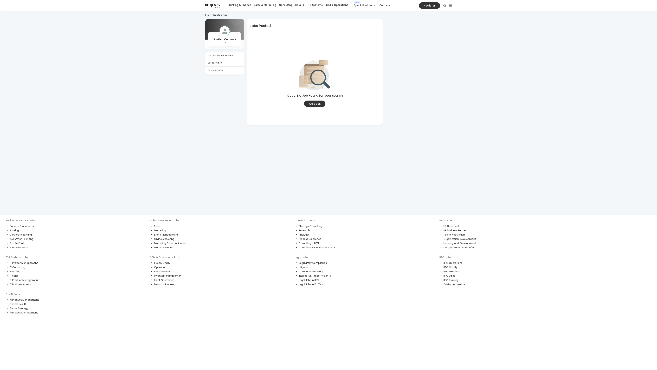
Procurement (162, 271)
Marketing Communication (170, 243)
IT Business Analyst (21, 284)
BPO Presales (451, 271)
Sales (157, 226)
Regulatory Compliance (313, 263)
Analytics (304, 234)
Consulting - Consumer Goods (317, 247)
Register (429, 6)
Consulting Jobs (305, 220)
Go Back (315, 104)
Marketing (160, 230)
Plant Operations (164, 280)
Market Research (164, 247)
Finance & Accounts (22, 226)
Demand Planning (164, 284)
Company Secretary (311, 271)
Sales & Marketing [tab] (265, 5)
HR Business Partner (455, 230)
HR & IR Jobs (447, 220)
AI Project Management (24, 312)
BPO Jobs (445, 257)
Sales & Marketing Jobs (164, 220)
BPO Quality (450, 267)
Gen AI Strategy (19, 308)
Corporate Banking (21, 234)
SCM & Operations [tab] (336, 5)
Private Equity (18, 243)
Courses (384, 5)
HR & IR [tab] (299, 5)
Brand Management (166, 234)
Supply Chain (162, 263)
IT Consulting (17, 267)
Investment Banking (21, 239)
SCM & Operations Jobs (165, 257)
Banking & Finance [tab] (239, 5)
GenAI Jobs (12, 294)
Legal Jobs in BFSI (309, 280)
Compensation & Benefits (458, 247)
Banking (14, 230)
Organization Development (459, 239)
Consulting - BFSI (309, 243)
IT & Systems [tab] (315, 5)
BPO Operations (452, 263)
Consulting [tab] (286, 5)
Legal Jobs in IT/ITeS (311, 284)
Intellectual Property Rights (315, 276)
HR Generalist (451, 226)
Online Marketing (164, 239)
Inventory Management (168, 276)
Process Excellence (310, 239)
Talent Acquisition (454, 234)
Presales (14, 271)
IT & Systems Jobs (16, 257)
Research (304, 230)
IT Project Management (24, 263)
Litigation (304, 267)
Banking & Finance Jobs (20, 220)
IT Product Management (24, 280)
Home (207, 15)
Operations (161, 267)
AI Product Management (24, 299)
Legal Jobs (301, 257)
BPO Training (451, 280)
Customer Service (454, 284)
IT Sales (14, 276)
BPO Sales (449, 276)
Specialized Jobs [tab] (364, 5)
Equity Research (19, 247)
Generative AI (18, 304)
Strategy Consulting (311, 226)
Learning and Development (459, 243)
